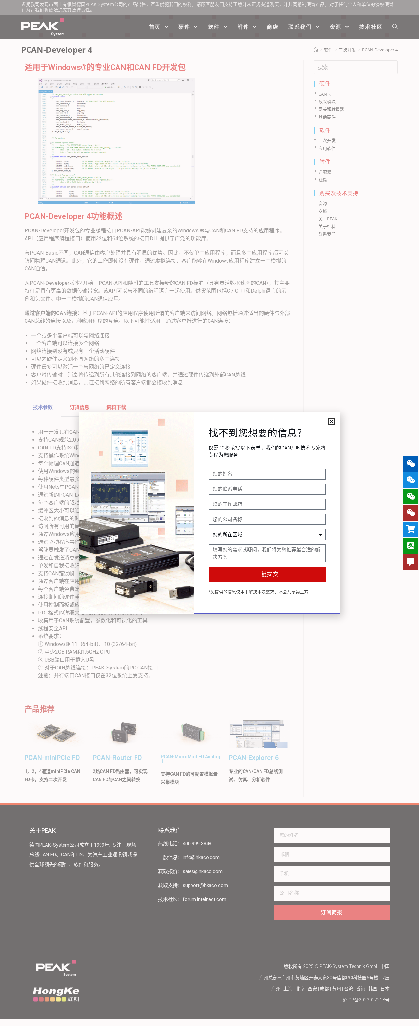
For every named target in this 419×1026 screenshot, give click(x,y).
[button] (331, 421)
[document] (209, 513)
